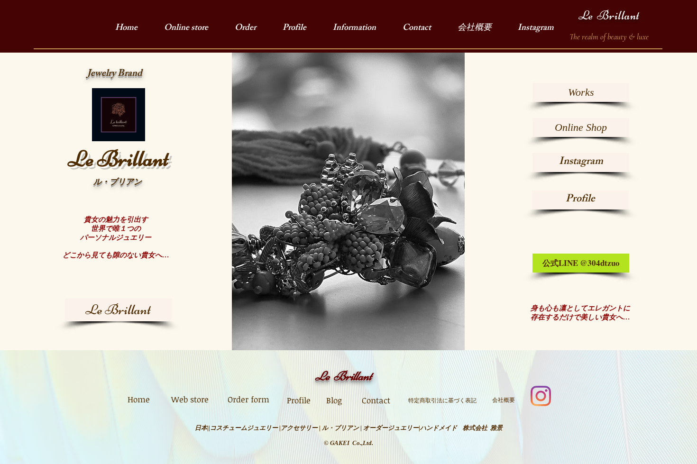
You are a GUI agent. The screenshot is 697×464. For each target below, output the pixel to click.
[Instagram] (541, 396)
